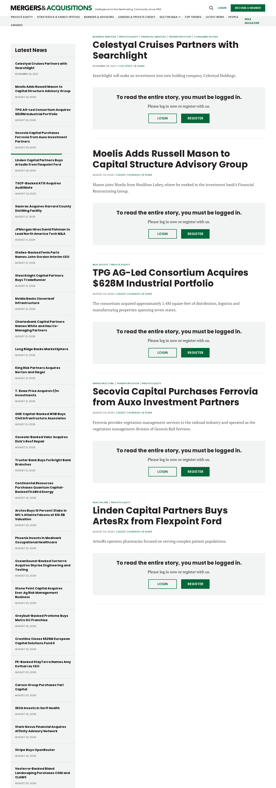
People (233, 17)
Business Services (104, 36)
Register (195, 118)
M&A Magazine (252, 21)
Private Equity (22, 17)
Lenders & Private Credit (136, 17)
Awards (17, 25)
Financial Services (153, 36)
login (222, 8)
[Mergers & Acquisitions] (51, 8)
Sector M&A (169, 17)
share (141, 66)
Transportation (180, 36)
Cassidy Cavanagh (128, 175)
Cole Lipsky (125, 66)
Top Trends (193, 17)
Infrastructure (103, 383)
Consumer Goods (206, 36)
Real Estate (100, 264)
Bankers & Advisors (99, 17)
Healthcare (100, 502)
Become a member (248, 8)
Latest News (215, 17)
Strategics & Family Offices (58, 17)
